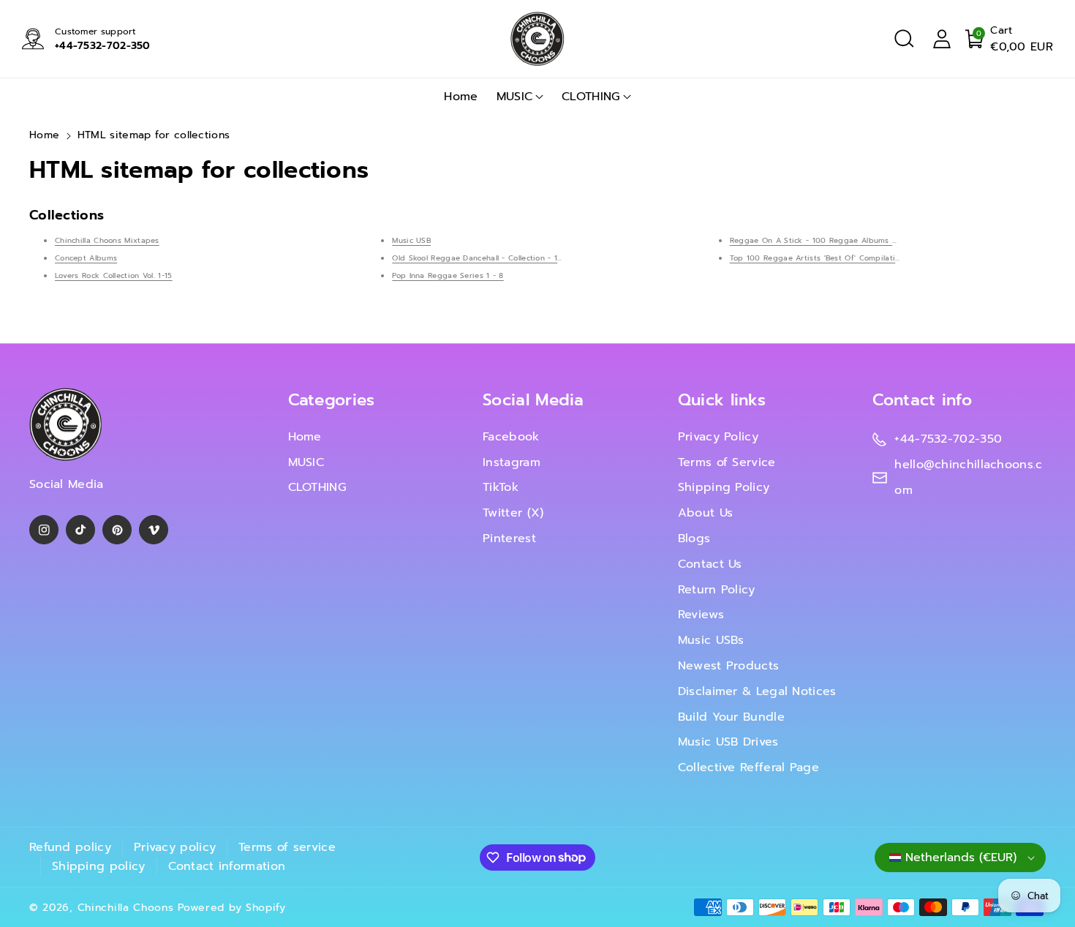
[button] (904, 38)
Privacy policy (175, 847)
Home (44, 135)
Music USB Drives (728, 742)
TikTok (500, 487)
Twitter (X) (513, 513)
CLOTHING (590, 96)
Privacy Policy (718, 437)
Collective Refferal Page (748, 767)
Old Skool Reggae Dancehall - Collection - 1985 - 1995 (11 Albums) (517, 257)
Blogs (694, 538)
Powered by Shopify (232, 907)
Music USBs (711, 640)
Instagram (511, 462)
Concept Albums (86, 257)
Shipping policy (99, 866)
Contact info (922, 400)
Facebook (511, 437)
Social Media (533, 400)
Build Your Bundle (731, 717)
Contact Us (710, 564)
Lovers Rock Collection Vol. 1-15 (114, 275)
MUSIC (515, 96)
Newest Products (729, 666)
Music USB (411, 240)
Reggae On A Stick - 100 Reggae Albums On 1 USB (828, 240)
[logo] (65, 425)
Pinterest (509, 538)
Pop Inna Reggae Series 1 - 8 (447, 275)
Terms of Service (727, 462)
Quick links (722, 400)
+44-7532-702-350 (103, 45)
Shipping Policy (724, 487)
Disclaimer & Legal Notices (757, 691)
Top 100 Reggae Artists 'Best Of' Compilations (819, 257)
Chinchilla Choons (126, 907)
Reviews (701, 614)
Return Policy (716, 589)
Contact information (227, 866)
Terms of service (287, 847)
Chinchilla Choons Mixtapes (107, 240)
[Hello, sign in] (942, 39)
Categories (331, 400)
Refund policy (70, 847)
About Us (705, 513)
